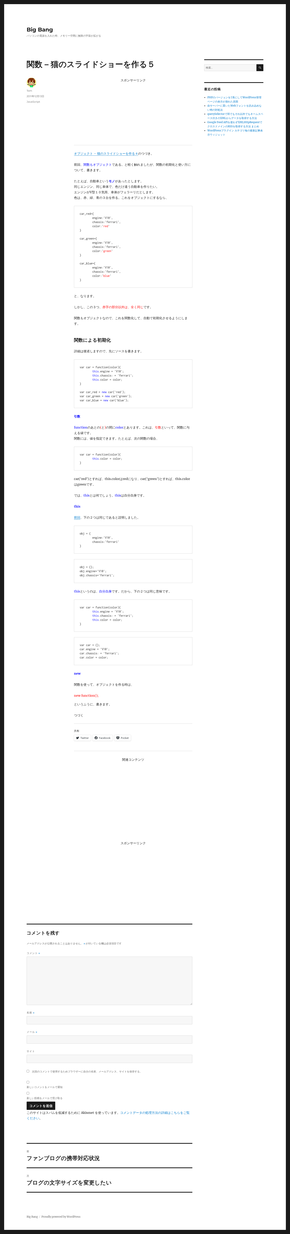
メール (32, 1032)
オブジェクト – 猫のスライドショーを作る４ (106, 153)
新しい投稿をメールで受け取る (45, 1098)
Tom (29, 90)
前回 (77, 517)
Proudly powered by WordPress (60, 1216)
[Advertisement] (134, 111)
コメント (33, 953)
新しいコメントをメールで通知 (45, 1087)
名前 (31, 1012)
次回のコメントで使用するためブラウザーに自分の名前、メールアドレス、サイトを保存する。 (87, 1071)
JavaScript (33, 101)
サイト (31, 1051)
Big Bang (40, 29)
